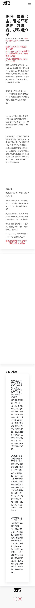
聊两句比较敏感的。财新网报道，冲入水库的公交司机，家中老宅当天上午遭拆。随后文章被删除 (16, 389)
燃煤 (26, 39)
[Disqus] (17, 285)
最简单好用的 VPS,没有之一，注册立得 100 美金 (16, 242)
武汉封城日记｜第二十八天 (16, 519)
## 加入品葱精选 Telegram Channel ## (17, 60)
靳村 (10, 41)
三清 (13, 41)
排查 (16, 41)
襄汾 (7, 41)
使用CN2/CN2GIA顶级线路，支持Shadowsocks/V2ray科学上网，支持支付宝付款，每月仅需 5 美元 (17, 51)
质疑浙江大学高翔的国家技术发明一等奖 (16, 458)
